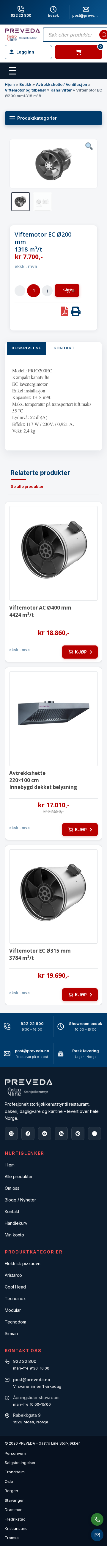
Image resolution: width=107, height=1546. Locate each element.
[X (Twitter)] (94, 1133)
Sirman (11, 1333)
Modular (13, 1310)
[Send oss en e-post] (97, 1535)
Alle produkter (19, 1176)
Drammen (14, 1509)
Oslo (9, 1481)
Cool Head (15, 1286)
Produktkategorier (37, 118)
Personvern (15, 1453)
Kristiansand (16, 1528)
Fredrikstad (15, 1519)
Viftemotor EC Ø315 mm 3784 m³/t (40, 954)
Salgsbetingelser (20, 1462)
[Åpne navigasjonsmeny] (12, 71)
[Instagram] (11, 1133)
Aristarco (13, 1275)
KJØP (67, 290)
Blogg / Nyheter (20, 1199)
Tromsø (12, 1537)
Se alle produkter (27, 486)
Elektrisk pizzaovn (22, 1263)
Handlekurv (16, 1223)
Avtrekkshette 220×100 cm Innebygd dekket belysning (43, 780)
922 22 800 (21, 15)
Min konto (14, 1234)
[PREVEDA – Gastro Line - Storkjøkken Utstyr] (28, 1087)
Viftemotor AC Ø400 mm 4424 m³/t (40, 611)
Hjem (10, 84)
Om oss (12, 1188)
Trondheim (15, 1471)
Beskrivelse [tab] (26, 348)
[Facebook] (27, 1133)
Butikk (25, 84)
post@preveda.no (32, 1050)
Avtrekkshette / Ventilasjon (61, 84)
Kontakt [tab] (64, 348)
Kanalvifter (61, 90)
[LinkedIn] (61, 1133)
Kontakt (12, 1211)
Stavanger (14, 1500)
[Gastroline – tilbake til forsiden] (22, 34)
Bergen (11, 1490)
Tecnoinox (15, 1298)
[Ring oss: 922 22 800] (97, 1519)
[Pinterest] (77, 1133)
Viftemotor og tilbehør (25, 90)
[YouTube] (44, 1133)
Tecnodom (15, 1321)
